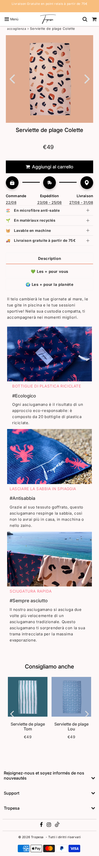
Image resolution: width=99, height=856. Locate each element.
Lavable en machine (28, 230)
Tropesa (37, 837)
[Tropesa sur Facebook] (42, 825)
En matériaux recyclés (31, 220)
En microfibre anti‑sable (33, 210)
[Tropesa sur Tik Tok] (57, 826)
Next (87, 78)
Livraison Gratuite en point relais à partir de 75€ (50, 4)
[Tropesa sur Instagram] (49, 825)
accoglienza (16, 29)
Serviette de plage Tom (28, 726)
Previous (12, 78)
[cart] (94, 19)
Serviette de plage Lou (71, 726)
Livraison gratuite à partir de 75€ (41, 240)
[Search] (84, 19)
